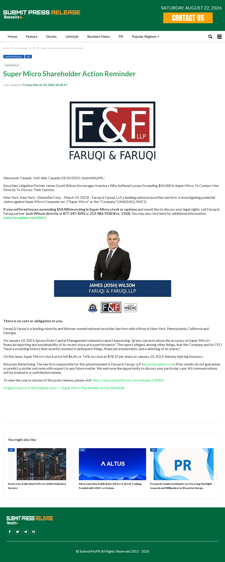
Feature (31, 36)
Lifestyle (71, 36)
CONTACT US (188, 18)
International (21, 48)
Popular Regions (144, 36)
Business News (98, 36)
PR (121, 36)
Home (12, 36)
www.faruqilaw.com (158, 364)
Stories (51, 36)
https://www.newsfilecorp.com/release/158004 (127, 380)
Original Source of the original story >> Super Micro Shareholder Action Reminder (64, 388)
